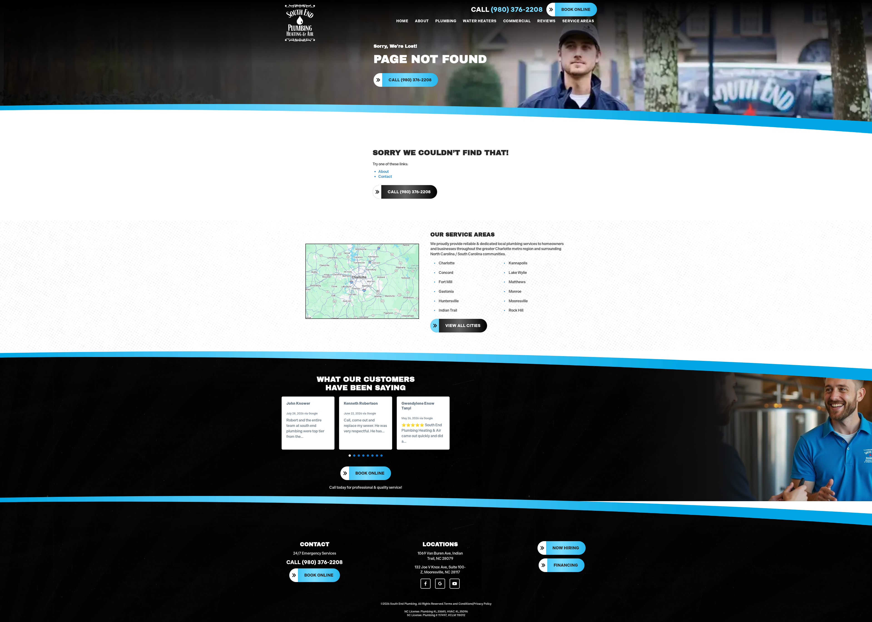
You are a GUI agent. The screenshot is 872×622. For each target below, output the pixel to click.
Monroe (515, 291)
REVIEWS (546, 21)
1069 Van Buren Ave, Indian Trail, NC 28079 (440, 555)
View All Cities (463, 325)
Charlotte (447, 263)
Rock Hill (516, 310)
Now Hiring (565, 547)
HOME (402, 21)
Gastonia (446, 291)
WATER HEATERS (479, 21)
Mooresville (518, 301)
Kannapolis (518, 263)
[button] (350, 455)
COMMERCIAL (517, 21)
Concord (446, 272)
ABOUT (422, 21)
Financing (566, 565)
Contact (385, 176)
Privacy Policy (482, 603)
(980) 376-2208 (507, 9)
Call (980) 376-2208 (410, 79)
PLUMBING (445, 21)
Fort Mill (445, 282)
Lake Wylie (518, 272)
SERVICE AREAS (578, 21)
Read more (313, 436)
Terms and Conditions (458, 603)
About (383, 171)
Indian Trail (448, 310)
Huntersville (449, 301)
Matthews (517, 282)
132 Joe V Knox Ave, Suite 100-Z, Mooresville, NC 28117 (440, 569)
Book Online (575, 9)
